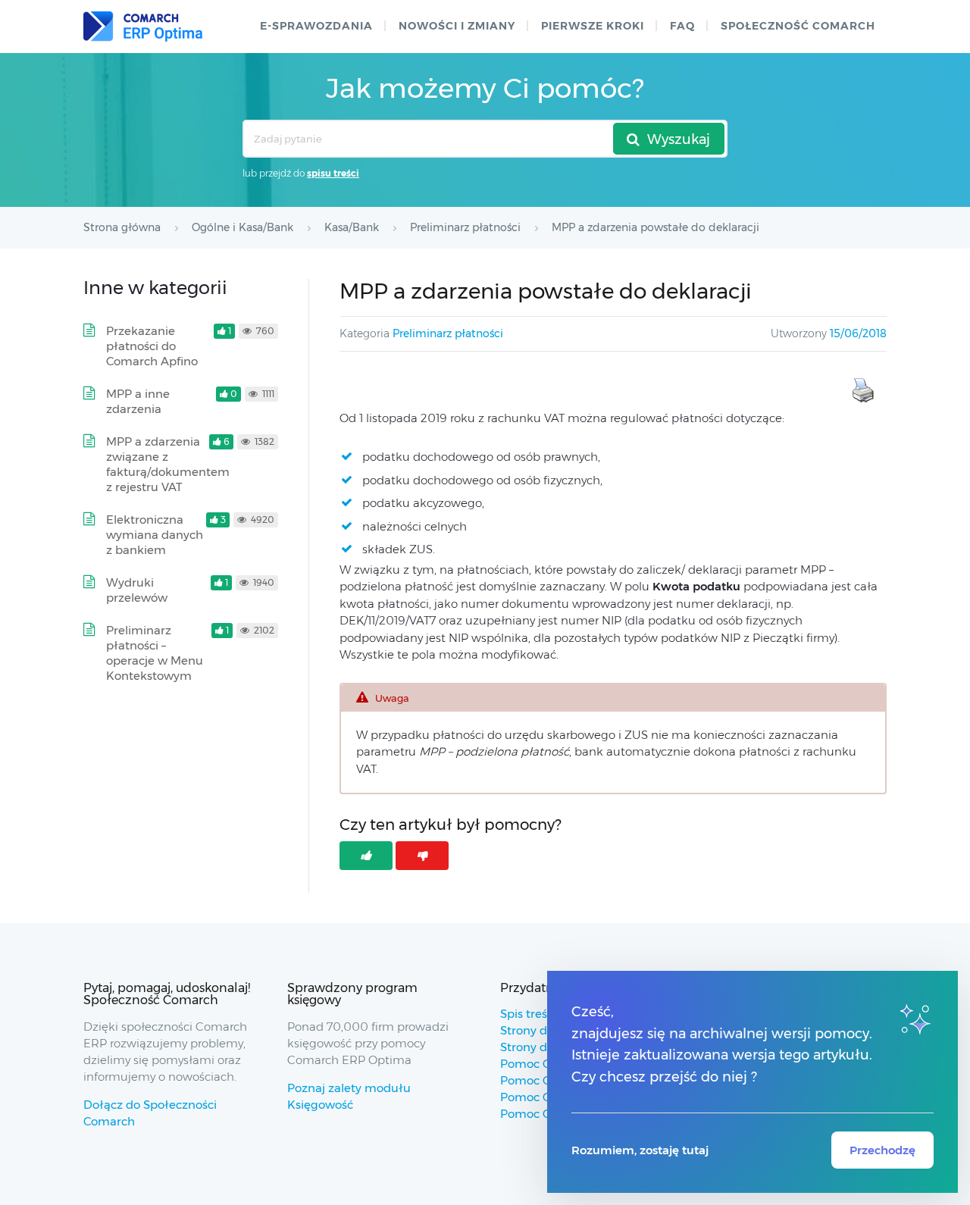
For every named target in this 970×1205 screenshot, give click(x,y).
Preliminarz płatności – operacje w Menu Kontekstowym (154, 653)
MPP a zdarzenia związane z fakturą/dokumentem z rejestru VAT (168, 464)
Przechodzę (882, 1150)
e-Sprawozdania (316, 26)
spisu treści (333, 173)
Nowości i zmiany (457, 26)
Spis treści (528, 1013)
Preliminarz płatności (448, 333)
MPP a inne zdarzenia (138, 401)
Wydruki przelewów (136, 590)
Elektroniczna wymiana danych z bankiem (154, 534)
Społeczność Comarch (798, 26)
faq (682, 26)
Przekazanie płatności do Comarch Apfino (152, 346)
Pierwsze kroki (592, 26)
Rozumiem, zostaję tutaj (640, 1150)
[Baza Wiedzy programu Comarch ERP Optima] (142, 26)
